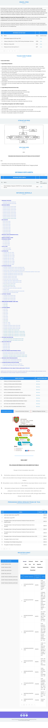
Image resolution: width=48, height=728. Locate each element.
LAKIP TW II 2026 (6, 323)
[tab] (7, 411)
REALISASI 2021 (6, 344)
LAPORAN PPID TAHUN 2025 (9, 299)
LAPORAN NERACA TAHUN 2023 (10, 276)
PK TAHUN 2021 (6, 240)
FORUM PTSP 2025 (16, 328)
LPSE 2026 (5, 306)
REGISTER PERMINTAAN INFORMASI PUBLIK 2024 (14, 352)
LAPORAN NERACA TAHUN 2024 (10, 277)
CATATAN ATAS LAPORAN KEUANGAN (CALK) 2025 (13, 291)
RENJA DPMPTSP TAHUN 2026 (9, 218)
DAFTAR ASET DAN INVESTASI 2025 (10, 292)
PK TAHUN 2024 (6, 245)
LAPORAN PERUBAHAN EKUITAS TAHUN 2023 (13, 273)
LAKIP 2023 (5, 317)
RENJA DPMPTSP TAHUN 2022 (9, 212)
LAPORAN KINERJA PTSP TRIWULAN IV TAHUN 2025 (14, 335)
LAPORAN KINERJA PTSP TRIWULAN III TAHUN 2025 (14, 334)
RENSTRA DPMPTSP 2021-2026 (9, 203)
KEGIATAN (10, 325)
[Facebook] (21, 715)
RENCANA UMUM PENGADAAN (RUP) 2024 (12, 359)
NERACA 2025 (6, 289)
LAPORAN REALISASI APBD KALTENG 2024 (12, 282)
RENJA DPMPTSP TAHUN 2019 (9, 207)
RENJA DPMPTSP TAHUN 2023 (9, 213)
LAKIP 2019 (5, 312)
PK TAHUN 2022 (6, 242)
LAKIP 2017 (5, 309)
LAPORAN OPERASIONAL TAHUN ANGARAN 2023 (13, 267)
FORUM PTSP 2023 (16, 325)
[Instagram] (27, 715)
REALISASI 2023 (6, 347)
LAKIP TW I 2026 (6, 322)
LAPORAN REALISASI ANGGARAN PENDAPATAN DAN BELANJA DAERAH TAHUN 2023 (21, 271)
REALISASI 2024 (6, 349)
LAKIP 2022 (5, 316)
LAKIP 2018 (5, 310)
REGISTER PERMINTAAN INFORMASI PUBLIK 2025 (14, 353)
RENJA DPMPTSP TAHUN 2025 (9, 216)
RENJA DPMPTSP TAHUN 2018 (9, 206)
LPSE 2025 (5, 304)
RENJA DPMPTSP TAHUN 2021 (9, 210)
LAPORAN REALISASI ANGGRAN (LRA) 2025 (12, 288)
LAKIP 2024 (5, 319)
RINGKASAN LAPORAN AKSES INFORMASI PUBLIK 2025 (15, 356)
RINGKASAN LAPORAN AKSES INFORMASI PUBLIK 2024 (15, 355)
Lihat (41, 38)
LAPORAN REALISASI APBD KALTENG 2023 (12, 280)
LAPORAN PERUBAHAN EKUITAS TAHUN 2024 (13, 274)
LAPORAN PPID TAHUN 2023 (9, 296)
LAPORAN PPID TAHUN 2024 (9, 298)
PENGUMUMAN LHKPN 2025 (9, 286)
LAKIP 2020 (5, 313)
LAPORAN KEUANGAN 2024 (9, 285)
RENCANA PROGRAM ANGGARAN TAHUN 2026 (13, 340)
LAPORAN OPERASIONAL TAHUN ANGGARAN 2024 (14, 268)
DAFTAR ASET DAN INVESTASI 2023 (10, 279)
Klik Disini (38, 381)
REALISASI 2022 (6, 346)
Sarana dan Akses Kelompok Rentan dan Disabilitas (13, 365)
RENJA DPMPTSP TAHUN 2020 (9, 209)
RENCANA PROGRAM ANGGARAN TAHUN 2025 (13, 338)
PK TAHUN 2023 (6, 243)
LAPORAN (5, 325)
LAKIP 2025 (5, 320)
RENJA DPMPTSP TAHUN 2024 (9, 215)
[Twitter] (24, 715)
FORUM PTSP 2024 (16, 326)
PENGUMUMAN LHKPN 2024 (9, 283)
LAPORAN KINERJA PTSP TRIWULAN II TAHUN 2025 (14, 332)
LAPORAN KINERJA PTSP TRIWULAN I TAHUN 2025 (14, 331)
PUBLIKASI (27, 368)
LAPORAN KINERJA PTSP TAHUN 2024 (11, 329)
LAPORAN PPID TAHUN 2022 (9, 295)
